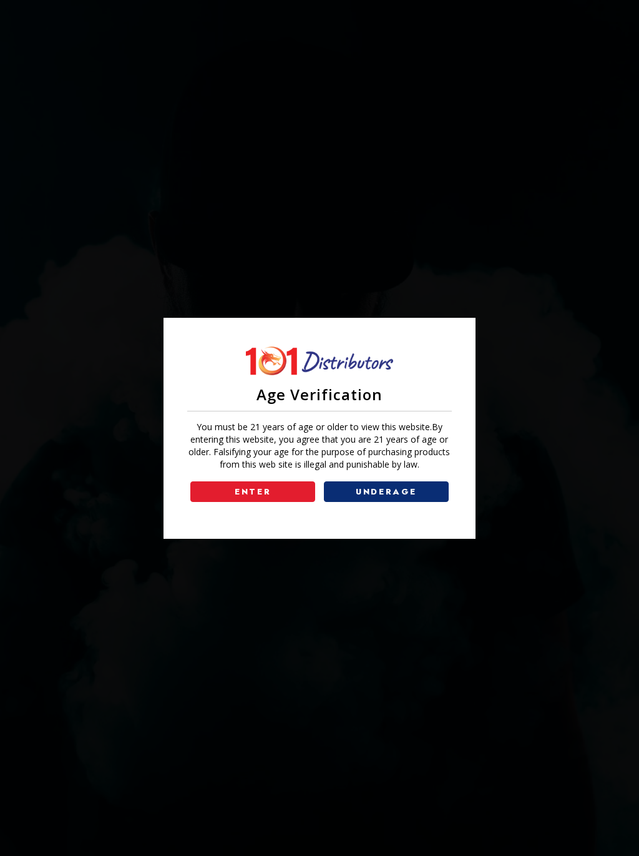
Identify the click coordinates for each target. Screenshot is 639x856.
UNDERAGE (386, 492)
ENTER (253, 492)
